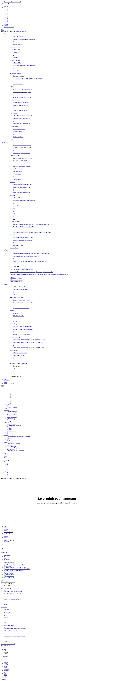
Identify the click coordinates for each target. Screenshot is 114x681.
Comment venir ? (5, 552)
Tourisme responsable (9, 27)
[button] (58, 87)
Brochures (6, 538)
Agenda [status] (6, 652)
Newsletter (6, 541)
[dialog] (57, 670)
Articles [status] (6, 650)
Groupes (6, 25)
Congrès (6, 24)
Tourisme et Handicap (9, 540)
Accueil (6, 408)
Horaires (6, 537)
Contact (6, 536)
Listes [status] (5, 653)
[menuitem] (60, 88)
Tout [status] (5, 649)
